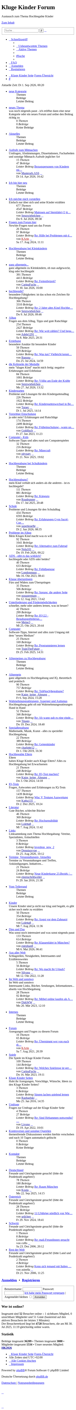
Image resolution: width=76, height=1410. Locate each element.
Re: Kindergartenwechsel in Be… (54, 404)
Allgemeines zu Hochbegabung (27, 658)
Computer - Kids (18, 437)
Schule (13, 506)
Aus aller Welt (17, 952)
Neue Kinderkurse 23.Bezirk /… (53, 873)
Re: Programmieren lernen (49, 645)
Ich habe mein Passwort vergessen (44, 1292)
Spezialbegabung (19, 727)
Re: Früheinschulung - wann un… (54, 427)
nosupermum (29, 595)
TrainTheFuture (30, 648)
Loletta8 (26, 823)
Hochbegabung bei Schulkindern (28, 463)
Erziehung (15, 340)
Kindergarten (16, 390)
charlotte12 (27, 747)
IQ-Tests (14, 784)
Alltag (12, 317)
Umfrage (14, 1104)
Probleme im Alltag (20, 532)
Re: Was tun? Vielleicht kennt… (53, 354)
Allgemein (15, 674)
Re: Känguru (41, 496)
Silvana (25, 972)
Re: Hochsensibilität (46, 820)
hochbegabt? (16, 291)
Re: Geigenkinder (44, 744)
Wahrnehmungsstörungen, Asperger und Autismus (38, 701)
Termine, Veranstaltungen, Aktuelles (30, 857)
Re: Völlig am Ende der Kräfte (52, 380)
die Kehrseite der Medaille (24, 364)
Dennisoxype (29, 850)
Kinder (13, 902)
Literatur (14, 807)
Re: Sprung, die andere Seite (51, 592)
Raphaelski (27, 1097)
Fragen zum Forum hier (22, 222)
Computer (14, 628)
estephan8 (27, 945)
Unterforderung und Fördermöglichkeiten (33, 602)
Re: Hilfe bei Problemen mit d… (53, 235)
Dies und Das (17, 929)
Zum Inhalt (7, 22)
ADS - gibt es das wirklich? (25, 555)
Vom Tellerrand (18, 886)
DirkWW (26, 1002)
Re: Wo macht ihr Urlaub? (49, 969)
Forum (13, 1028)
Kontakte (14, 1153)
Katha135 (27, 800)
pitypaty (26, 453)
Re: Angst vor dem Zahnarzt (50, 919)
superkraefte (28, 526)
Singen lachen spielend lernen (51, 1094)
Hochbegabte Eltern (20, 754)
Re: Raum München (46, 1186)
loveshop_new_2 (44, 847)
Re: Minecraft (42, 450)
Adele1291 (27, 334)
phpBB (20, 1370)
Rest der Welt (17, 1249)
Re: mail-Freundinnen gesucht (51, 1239)
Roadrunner (28, 499)
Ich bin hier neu (18, 182)
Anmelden (9, 1280)
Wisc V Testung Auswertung (51, 797)
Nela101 (26, 549)
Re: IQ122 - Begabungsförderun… (32, 617)
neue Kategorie (18, 91)
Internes (13, 1011)
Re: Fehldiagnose (44, 569)
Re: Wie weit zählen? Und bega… (54, 331)
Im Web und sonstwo (21, 979)
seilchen (26, 1216)
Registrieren (31, 1280)
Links (12, 830)
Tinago (25, 721)
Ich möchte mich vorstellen (24, 199)
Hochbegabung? (18, 479)
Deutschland (16, 1170)
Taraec (25, 407)
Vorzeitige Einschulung (22, 413)
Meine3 (25, 622)
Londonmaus (29, 572)
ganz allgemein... (19, 264)
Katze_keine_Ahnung (34, 694)
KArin (25, 238)
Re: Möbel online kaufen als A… (53, 999)
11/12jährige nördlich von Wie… (53, 1213)
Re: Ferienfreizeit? (45, 281)
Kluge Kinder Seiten (21, 1077)
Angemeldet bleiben (16, 1296)
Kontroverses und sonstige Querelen (30, 1131)
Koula (25, 1190)
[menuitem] (31, 46)
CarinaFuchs (28, 284)
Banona (25, 357)
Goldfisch (27, 430)
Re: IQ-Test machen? (46, 774)
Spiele (12, 1054)
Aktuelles (14, 133)
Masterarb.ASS (30, 173)
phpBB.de (42, 1376)
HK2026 (6, 1347)
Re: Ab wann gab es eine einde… (53, 717)
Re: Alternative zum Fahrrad (50, 545)
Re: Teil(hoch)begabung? (49, 691)
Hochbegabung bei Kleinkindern (28, 248)
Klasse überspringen (20, 579)
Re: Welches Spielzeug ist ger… (53, 1068)
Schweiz (14, 1223)
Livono (25, 1124)
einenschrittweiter (31, 877)
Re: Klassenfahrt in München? (52, 942)
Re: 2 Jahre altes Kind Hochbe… (53, 307)
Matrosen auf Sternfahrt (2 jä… (52, 212)
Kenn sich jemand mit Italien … (52, 1266)
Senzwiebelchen (30, 215)
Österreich (15, 1196)
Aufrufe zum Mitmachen (23, 150)
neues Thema (16, 107)
